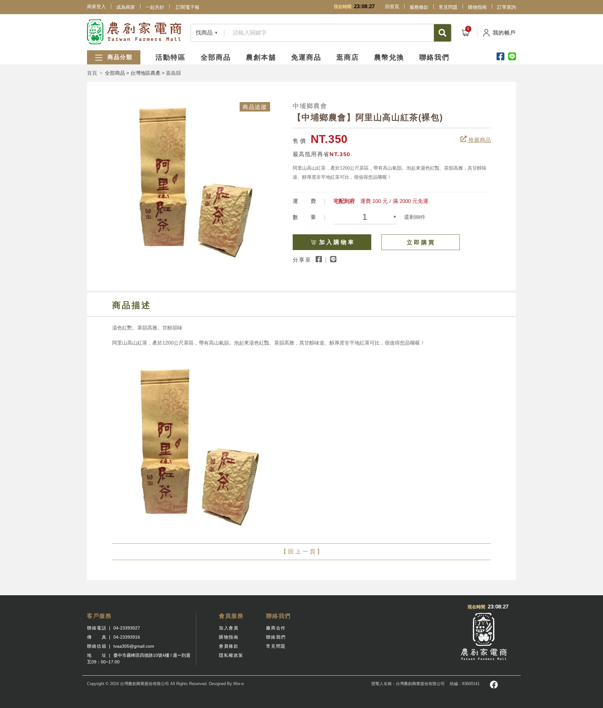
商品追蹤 (254, 107)
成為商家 (125, 7)
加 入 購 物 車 (336, 242)
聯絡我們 (434, 57)
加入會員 (228, 627)
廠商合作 (275, 627)
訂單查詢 (506, 7)
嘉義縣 (173, 73)
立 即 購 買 (420, 242)
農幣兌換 (389, 57)
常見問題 (448, 7)
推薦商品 (479, 140)
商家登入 (96, 6)
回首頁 (392, 6)
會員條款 (228, 646)
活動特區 (170, 57)
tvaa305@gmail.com (133, 646)
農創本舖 (261, 57)
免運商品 (306, 57)
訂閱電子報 (187, 7)
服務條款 (419, 7)
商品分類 (119, 57)
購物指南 (477, 7)
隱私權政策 (231, 655)
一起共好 (154, 7)
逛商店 (347, 57)
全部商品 (216, 57)
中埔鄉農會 (310, 105)
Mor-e (238, 683)
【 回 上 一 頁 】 (302, 551)
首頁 (92, 73)
